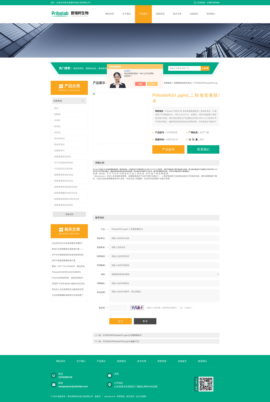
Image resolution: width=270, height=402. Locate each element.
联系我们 (211, 14)
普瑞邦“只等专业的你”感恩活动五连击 (68, 283)
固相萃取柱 (59, 144)
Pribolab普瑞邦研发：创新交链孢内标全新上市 (69, 278)
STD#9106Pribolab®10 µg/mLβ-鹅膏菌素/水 (122, 335)
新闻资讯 (160, 14)
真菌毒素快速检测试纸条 (65, 187)
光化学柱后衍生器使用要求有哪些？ (67, 243)
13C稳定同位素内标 (63, 168)
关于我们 (126, 14)
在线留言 (194, 14)
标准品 (57, 126)
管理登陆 (121, 396)
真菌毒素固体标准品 (63, 181)
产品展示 (143, 14)
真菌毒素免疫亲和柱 (63, 205)
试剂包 (57, 132)
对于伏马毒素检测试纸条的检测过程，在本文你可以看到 (69, 255)
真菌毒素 (57, 101)
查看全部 (69, 214)
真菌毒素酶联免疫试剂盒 (65, 193)
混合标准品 (59, 138)
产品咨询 (168, 149)
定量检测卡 (59, 150)
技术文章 (177, 14)
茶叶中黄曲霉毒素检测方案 (64, 260)
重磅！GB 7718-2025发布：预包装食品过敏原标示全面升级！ (69, 266)
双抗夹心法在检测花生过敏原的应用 (67, 289)
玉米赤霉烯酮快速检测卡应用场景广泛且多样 (69, 295)
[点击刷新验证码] (137, 307)
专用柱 (57, 120)
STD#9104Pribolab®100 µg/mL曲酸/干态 (121, 341)
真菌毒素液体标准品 (63, 174)
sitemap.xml (109, 396)
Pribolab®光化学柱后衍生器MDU (66, 272)
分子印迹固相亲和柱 (63, 162)
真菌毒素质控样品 (62, 156)
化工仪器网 (141, 396)
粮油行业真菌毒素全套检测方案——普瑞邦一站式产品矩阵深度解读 (69, 249)
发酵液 (57, 114)
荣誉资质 (162, 361)
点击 (83, 101)
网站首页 (109, 14)
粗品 (56, 108)
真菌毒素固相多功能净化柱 (66, 199)
